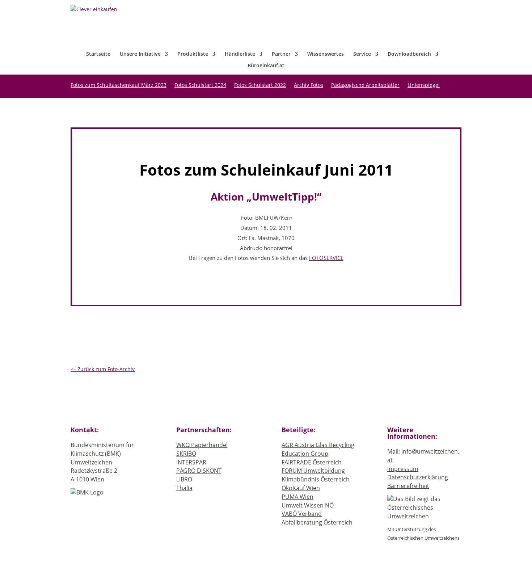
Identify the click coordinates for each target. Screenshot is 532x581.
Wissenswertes (325, 54)
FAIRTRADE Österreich (312, 462)
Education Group (305, 454)
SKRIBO (186, 454)
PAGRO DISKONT (198, 471)
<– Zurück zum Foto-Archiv (103, 369)
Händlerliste (240, 54)
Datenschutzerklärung (417, 477)
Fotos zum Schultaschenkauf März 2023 (118, 85)
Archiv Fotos (308, 85)
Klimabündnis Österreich (316, 479)
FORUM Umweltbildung (313, 471)
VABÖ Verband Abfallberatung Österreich (317, 518)
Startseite (98, 54)
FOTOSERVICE (326, 258)
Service (362, 54)
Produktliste (192, 54)
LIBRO (184, 479)
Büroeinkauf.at (266, 66)
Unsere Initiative (140, 54)
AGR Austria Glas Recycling (318, 445)
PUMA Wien (297, 497)
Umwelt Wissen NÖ (308, 505)
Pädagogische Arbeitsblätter (365, 85)
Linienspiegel (424, 85)
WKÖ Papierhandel (202, 445)
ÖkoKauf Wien (301, 488)
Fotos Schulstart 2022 (260, 85)
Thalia (184, 488)
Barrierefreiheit (408, 486)
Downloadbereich (409, 54)
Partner (281, 54)
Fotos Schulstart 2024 (200, 85)
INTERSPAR (191, 462)
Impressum (402, 469)
